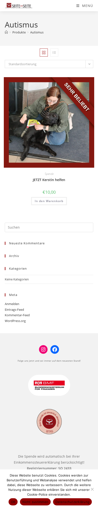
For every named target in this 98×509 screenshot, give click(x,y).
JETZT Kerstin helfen (49, 179)
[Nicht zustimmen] (92, 489)
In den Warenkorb (49, 201)
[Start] (6, 32)
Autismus (37, 32)
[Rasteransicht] (44, 52)
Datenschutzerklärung (72, 502)
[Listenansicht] (54, 52)
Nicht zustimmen (35, 502)
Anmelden (12, 304)
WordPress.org (15, 321)
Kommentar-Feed (17, 315)
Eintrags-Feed (14, 309)
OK (13, 502)
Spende (49, 174)
